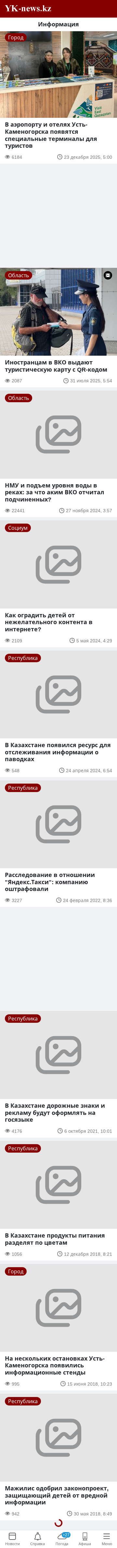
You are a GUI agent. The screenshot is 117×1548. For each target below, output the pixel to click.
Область (18, 275)
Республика (23, 658)
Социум (18, 527)
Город (15, 37)
